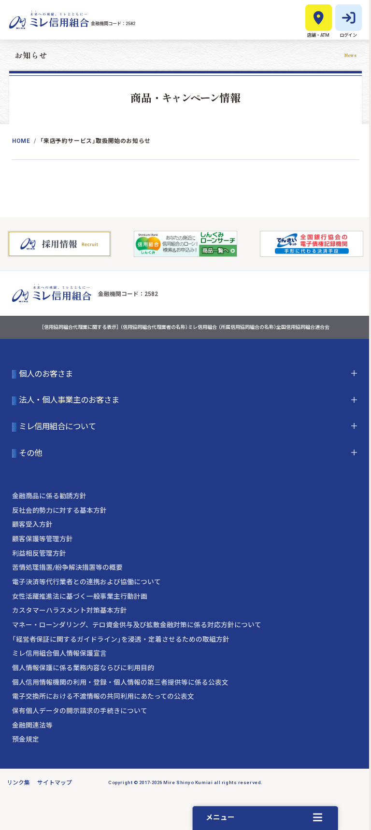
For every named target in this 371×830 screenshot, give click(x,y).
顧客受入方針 (32, 524)
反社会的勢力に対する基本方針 (59, 510)
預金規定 (25, 739)
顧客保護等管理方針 (42, 539)
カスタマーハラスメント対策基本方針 (69, 610)
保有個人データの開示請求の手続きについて (79, 711)
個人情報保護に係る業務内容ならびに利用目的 (83, 668)
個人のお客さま (46, 374)
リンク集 (18, 782)
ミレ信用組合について (57, 426)
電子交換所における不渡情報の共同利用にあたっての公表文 (103, 696)
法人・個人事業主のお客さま (69, 400)
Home (21, 141)
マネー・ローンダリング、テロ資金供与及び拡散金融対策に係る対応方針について (136, 625)
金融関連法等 (32, 725)
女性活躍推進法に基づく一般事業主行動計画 (79, 596)
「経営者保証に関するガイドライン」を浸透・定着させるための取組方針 (120, 639)
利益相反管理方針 (39, 553)
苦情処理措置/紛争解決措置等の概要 (67, 567)
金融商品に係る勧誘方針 (49, 496)
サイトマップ (54, 782)
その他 (30, 453)
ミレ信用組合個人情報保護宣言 (59, 653)
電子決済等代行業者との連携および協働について (86, 582)
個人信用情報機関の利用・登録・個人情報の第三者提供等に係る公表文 (120, 682)
